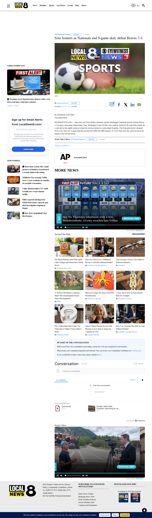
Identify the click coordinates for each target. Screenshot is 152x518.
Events (70, 5)
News (35, 5)
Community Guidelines (57, 487)
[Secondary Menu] (10, 5)
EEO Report (47, 484)
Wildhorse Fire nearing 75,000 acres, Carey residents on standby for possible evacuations (35, 180)
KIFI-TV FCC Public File (56, 490)
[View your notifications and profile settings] (142, 380)
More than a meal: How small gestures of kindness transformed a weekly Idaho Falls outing (35, 169)
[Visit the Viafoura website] (140, 421)
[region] (100, 392)
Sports (51, 5)
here (100, 355)
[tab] (61, 380)
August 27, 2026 (12, 106)
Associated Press (62, 103)
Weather (43, 5)
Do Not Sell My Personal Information (57, 496)
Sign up (140, 363)
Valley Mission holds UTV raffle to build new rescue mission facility (35, 191)
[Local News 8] (21, 5)
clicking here (136, 351)
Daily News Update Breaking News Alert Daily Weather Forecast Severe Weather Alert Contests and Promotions (87, 499)
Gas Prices (61, 5)
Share (83, 5)
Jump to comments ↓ (62, 145)
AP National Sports (78, 139)
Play (77, 5)
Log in (135, 363)
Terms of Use (58, 484)
